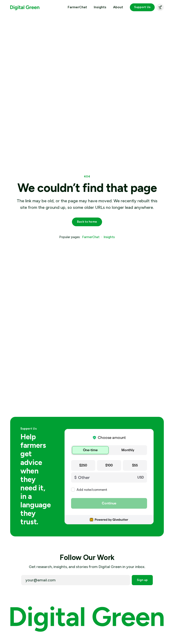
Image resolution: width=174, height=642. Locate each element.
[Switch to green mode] (160, 7)
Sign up (142, 580)
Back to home (87, 221)
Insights (100, 7)
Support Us (142, 7)
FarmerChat (77, 7)
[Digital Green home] (24, 7)
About (118, 7)
